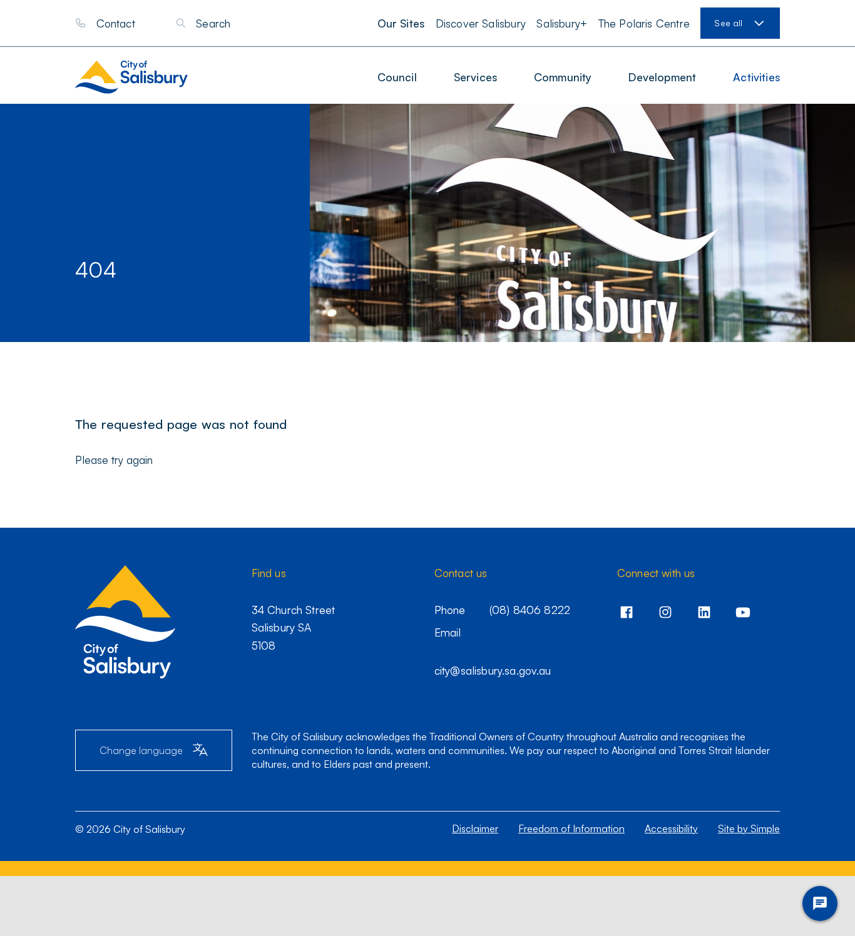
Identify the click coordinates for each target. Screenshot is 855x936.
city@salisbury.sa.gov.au (492, 670)
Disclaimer (475, 828)
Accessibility (671, 828)
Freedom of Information (571, 828)
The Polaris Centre (644, 23)
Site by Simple (749, 828)
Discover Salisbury (481, 23)
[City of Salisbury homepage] (143, 77)
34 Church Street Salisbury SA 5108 (293, 627)
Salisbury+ (561, 23)
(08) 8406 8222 (529, 609)
